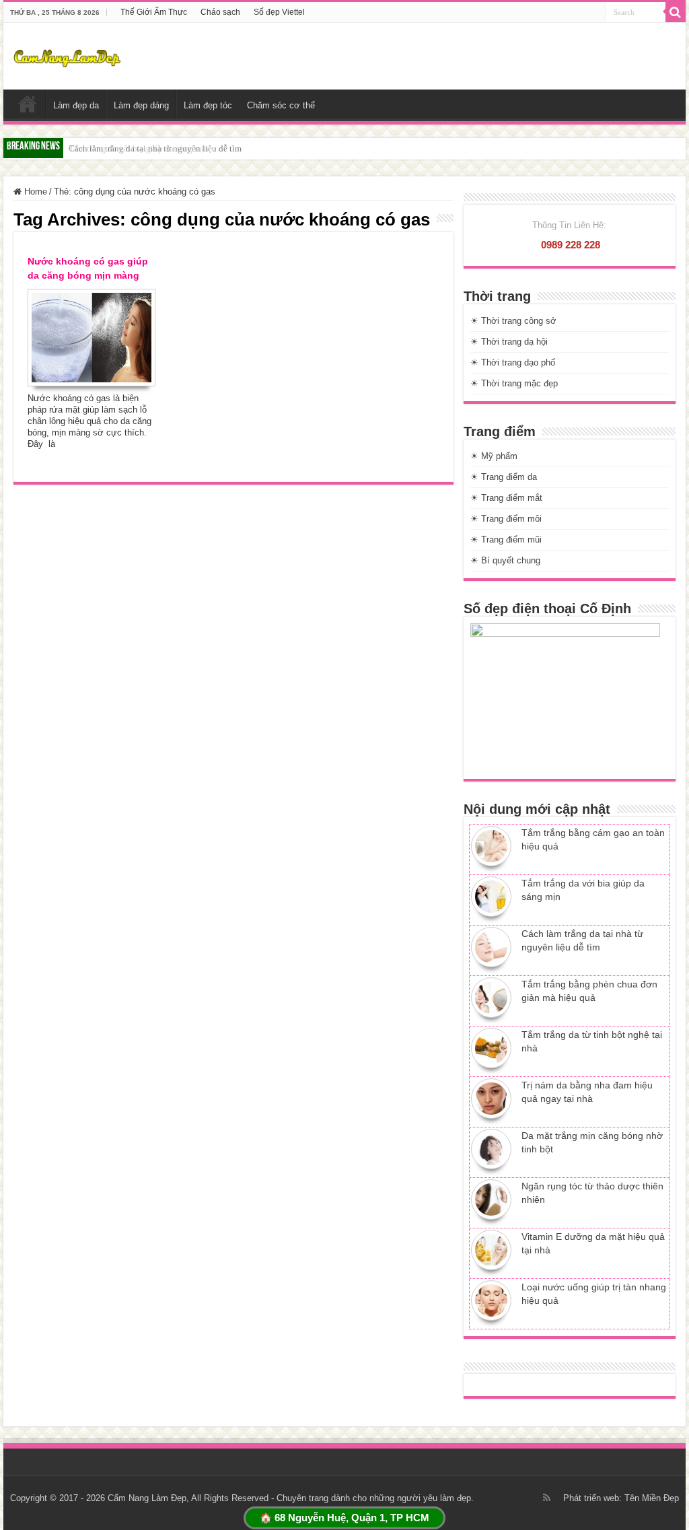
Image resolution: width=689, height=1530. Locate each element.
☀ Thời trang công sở (513, 321)
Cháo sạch (220, 12)
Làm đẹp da (76, 105)
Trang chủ (27, 104)
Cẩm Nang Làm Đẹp (147, 1498)
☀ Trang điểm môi (506, 519)
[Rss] (547, 1498)
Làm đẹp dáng (141, 105)
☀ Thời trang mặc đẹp (514, 383)
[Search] (675, 12)
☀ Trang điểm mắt (506, 498)
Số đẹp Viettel (279, 12)
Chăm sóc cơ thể (281, 105)
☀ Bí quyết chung (505, 560)
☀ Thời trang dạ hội (509, 342)
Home (34, 191)
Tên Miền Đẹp (651, 1498)
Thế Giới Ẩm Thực (153, 12)
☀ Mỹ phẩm (493, 456)
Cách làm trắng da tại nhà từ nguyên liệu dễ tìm (155, 148)
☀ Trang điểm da (503, 477)
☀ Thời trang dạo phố (512, 362)
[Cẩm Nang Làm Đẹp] (66, 56)
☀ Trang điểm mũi (506, 539)
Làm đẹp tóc (208, 105)
